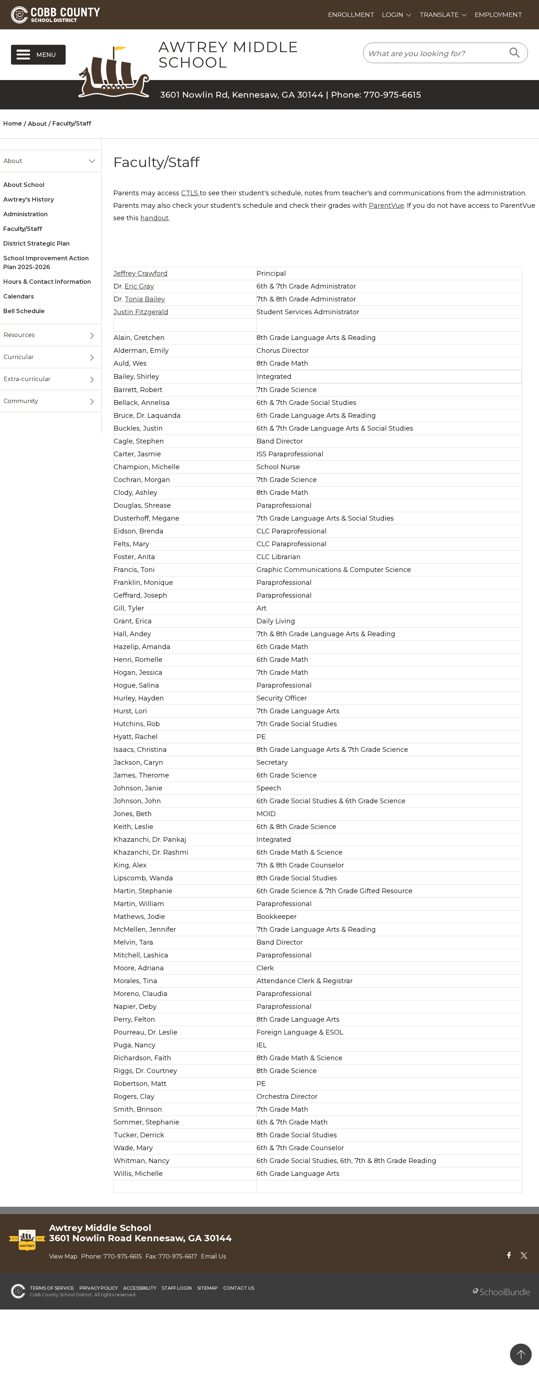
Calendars (18, 296)
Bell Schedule (24, 311)
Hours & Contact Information (47, 281)
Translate (439, 14)
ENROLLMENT (351, 14)
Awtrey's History (28, 199)
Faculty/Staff (22, 228)
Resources (19, 335)
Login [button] (392, 14)
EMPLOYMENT (498, 14)
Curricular (19, 357)
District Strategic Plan (36, 243)
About (13, 160)
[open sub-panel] (92, 161)
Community (21, 401)
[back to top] (521, 1354)
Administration (25, 214)
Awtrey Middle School (228, 54)
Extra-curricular (27, 379)
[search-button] (514, 53)
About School (23, 184)
